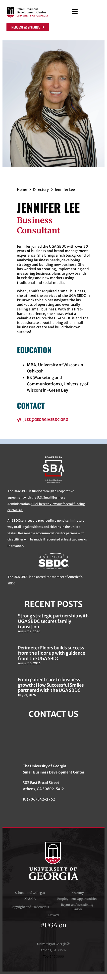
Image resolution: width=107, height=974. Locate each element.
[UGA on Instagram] (54, 931)
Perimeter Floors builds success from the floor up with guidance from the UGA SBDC (51, 653)
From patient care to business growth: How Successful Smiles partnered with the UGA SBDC (51, 685)
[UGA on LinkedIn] (71, 931)
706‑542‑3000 (53, 956)
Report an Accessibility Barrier (77, 907)
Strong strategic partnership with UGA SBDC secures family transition (53, 621)
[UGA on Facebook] (36, 931)
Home (22, 189)
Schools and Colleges (30, 893)
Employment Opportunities (77, 899)
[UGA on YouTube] (63, 931)
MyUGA (30, 899)
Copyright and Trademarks (30, 907)
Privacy (53, 915)
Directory (41, 189)
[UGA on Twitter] (45, 931)
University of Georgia (53, 861)
